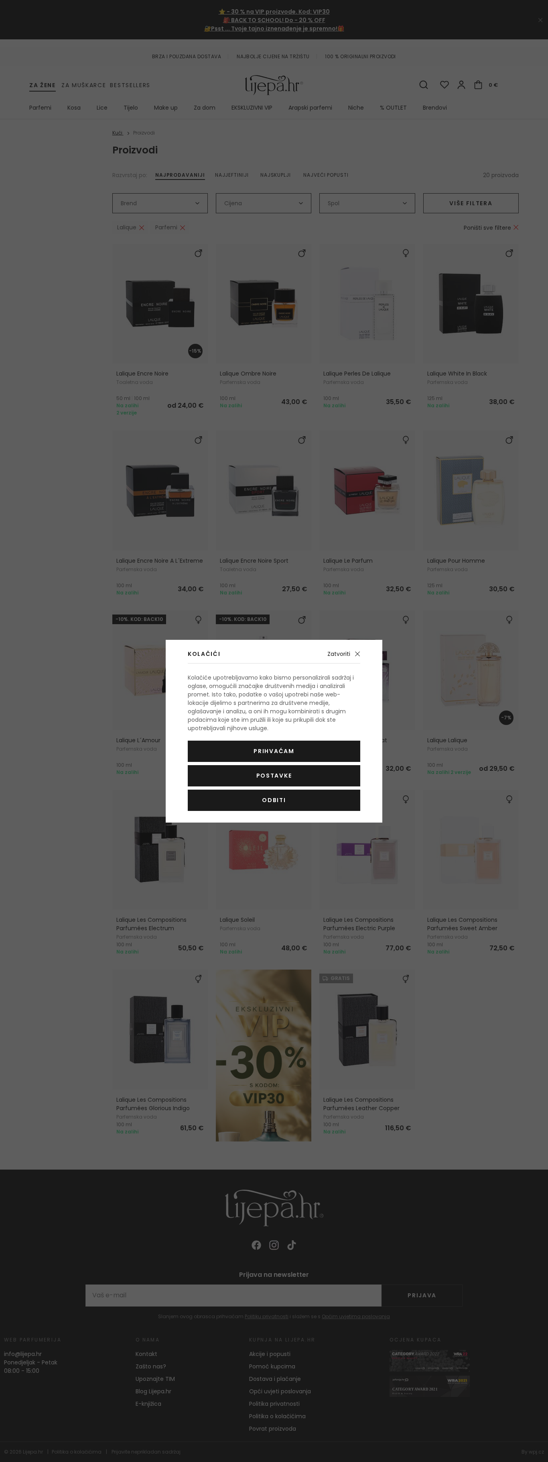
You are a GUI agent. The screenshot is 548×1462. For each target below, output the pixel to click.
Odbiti (274, 800)
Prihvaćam (274, 751)
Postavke (274, 776)
